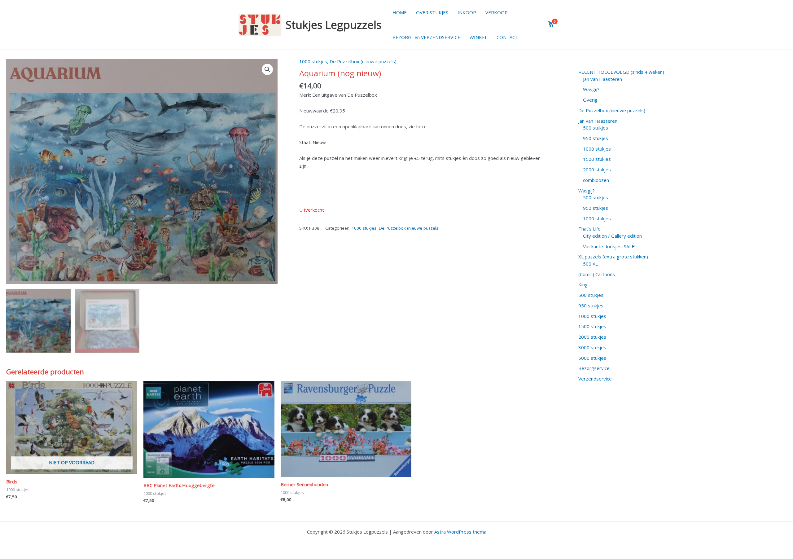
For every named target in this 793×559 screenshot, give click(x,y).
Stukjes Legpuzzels (334, 24)
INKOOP (467, 12)
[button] (267, 69)
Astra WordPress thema (460, 532)
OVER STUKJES (432, 12)
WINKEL (478, 37)
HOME (399, 12)
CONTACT (507, 37)
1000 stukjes (313, 61)
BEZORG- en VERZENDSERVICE (426, 37)
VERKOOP (496, 12)
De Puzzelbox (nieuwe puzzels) (363, 61)
